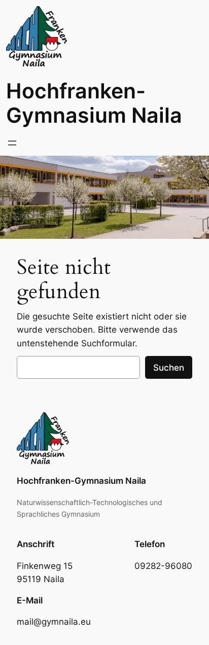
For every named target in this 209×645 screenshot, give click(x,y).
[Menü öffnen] (12, 143)
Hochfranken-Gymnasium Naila (94, 102)
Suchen (168, 368)
